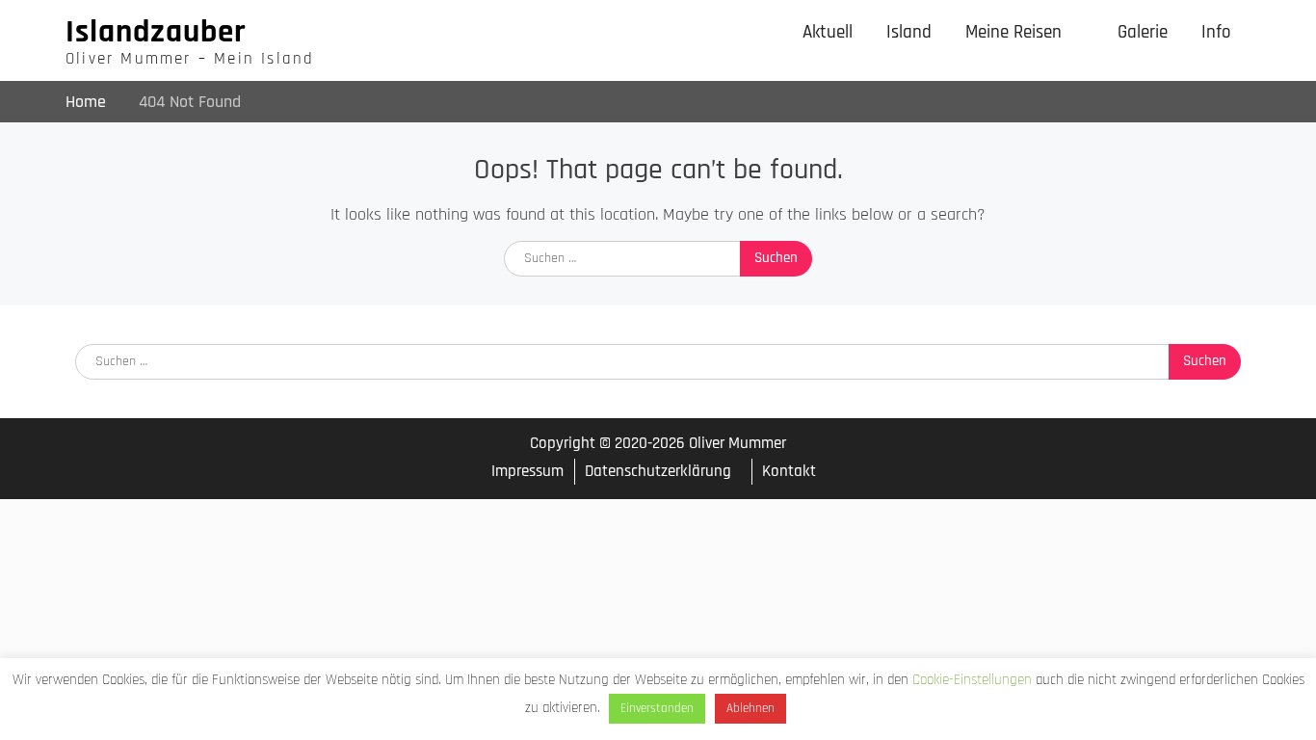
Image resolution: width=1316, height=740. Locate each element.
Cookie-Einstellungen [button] (972, 680)
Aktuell (828, 32)
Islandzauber (156, 32)
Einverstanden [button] (657, 708)
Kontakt (789, 471)
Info (1216, 32)
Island (909, 32)
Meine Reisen (1013, 32)
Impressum (527, 471)
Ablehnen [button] (750, 708)
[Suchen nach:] (658, 257)
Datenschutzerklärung (658, 471)
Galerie (1143, 32)
